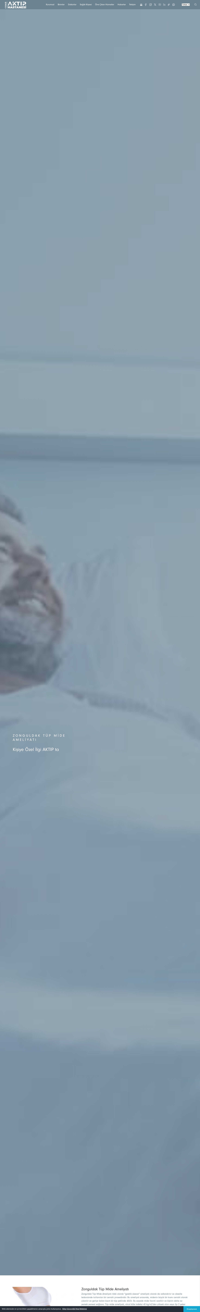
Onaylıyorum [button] (192, 1309)
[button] (74, 1309)
